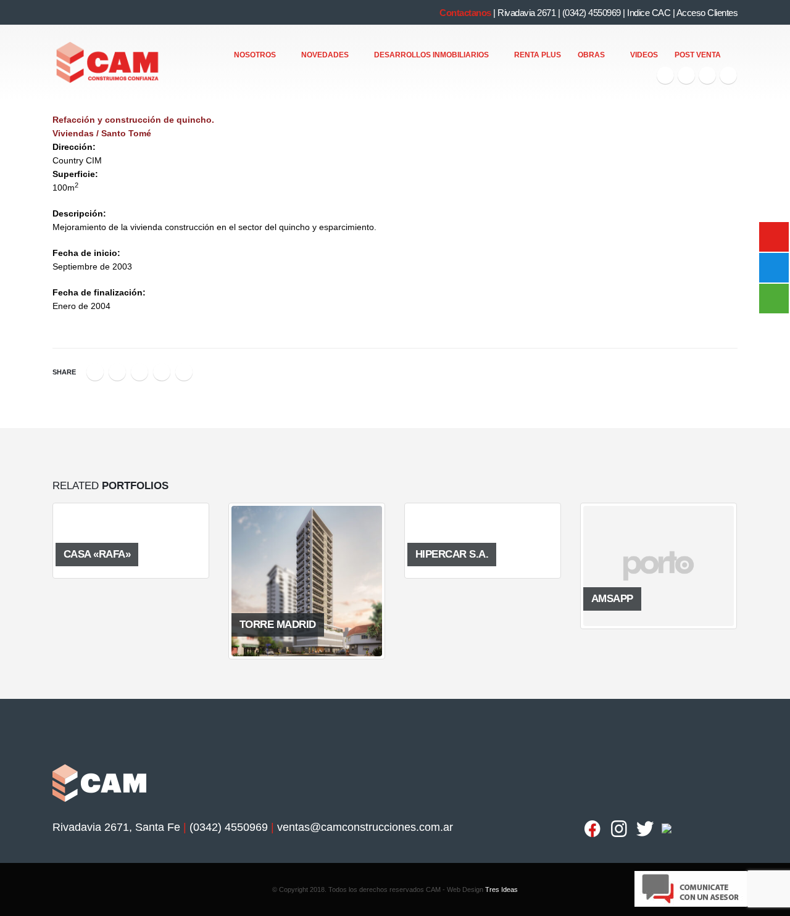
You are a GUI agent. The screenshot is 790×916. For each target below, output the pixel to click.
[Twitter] (686, 75)
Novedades (325, 55)
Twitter (117, 372)
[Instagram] (728, 75)
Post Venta (698, 55)
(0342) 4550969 (591, 12)
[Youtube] (707, 75)
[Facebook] (665, 75)
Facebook (95, 372)
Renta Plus (537, 55)
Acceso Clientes (707, 12)
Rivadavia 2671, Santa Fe (116, 827)
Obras (591, 55)
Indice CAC (648, 12)
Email (184, 372)
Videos (644, 55)
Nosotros (255, 55)
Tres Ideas (501, 889)
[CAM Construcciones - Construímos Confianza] (108, 63)
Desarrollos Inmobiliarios (431, 55)
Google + (161, 372)
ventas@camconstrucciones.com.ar (365, 827)
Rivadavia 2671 (526, 12)
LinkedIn (139, 372)
